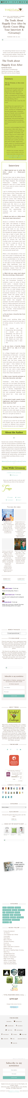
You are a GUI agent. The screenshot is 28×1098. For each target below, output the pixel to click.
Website (4, 461)
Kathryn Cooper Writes (10, 960)
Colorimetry (7, 936)
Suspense (13, 917)
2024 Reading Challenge (14, 770)
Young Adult (17, 17)
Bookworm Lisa (8, 948)
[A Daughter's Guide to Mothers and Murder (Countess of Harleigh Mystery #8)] (19, 793)
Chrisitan (17, 907)
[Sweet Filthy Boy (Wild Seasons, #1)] (5, 789)
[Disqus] (14, 604)
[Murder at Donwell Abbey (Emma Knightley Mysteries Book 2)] (3, 793)
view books (20, 780)
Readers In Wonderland (10, 956)
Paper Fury (6, 951)
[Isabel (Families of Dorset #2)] (14, 793)
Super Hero (6, 917)
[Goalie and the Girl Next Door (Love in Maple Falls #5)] (5, 793)
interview (10, 17)
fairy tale (5, 922)
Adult (4, 907)
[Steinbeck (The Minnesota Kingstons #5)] (17, 793)
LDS (4, 912)
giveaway (22, 16)
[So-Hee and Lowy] (22, 793)
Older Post (21, 578)
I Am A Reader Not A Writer (11, 934)
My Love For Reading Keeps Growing (14, 950)
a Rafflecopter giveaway (14, 472)
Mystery (17, 912)
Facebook (18, 461)
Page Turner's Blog (9, 958)
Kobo (19, 157)
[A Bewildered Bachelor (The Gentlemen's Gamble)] (17, 789)
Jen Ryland (7, 932)
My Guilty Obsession (9, 955)
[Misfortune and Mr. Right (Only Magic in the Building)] (3, 797)
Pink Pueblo (22, 1084)
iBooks (15, 157)
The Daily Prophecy (9, 941)
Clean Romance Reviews (10, 963)
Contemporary (14, 16)
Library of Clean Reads (10, 962)
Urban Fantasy (7, 919)
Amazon (15, 155)
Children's (10, 907)
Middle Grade (9, 912)
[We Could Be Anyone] (8, 789)
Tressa (13, 772)
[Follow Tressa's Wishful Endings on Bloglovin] (14, 1007)
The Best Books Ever (9, 953)
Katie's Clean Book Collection (11, 946)
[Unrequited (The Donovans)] (8, 793)
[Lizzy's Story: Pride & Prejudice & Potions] (3, 789)
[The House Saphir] (22, 789)
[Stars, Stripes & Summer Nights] (11, 789)
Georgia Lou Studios (14, 1091)
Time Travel (20, 917)
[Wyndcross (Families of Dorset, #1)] (11, 793)
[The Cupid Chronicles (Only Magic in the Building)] (11, 797)
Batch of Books (8, 939)
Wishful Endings (14, 1090)
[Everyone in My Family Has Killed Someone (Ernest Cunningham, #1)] (19, 789)
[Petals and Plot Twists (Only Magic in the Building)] (5, 797)
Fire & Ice (6, 943)
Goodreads (9, 155)
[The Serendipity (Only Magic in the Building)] (8, 797)
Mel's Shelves (7, 945)
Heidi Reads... (7, 938)
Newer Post (7, 578)
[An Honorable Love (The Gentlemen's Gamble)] (14, 789)
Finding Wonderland (9, 931)
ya (10, 922)
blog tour (6, 16)
